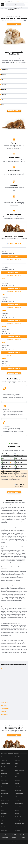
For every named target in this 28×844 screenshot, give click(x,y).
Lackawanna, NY (4, 714)
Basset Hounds (4, 766)
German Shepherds (5, 796)
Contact (23, 837)
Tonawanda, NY (4, 711)
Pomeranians (4, 813)
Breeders (14, 837)
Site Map (16, 841)
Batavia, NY (3, 681)
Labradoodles (18, 790)
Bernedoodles (4, 773)
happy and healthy (19, 411)
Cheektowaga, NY (4, 699)
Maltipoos (17, 800)
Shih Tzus (17, 813)
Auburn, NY (3, 687)
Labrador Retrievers (19, 793)
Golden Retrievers (5, 800)
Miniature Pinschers (19, 803)
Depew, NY (3, 696)
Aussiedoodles (4, 760)
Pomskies (3, 816)
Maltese (16, 796)
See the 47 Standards (6, 483)
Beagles (2, 770)
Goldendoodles (4, 803)
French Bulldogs (4, 793)
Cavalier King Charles (19, 770)
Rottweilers (3, 826)
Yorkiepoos (17, 830)
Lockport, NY (3, 693)
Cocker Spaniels (4, 783)
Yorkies (16, 826)
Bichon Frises (4, 780)
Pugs (2, 823)
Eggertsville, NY (4, 705)
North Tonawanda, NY (5, 708)
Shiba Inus (17, 810)
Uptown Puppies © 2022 (9, 841)
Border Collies (18, 756)
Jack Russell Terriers (19, 786)
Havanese (17, 783)
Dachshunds (3, 786)
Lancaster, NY (4, 690)
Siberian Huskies (18, 816)
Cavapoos (17, 773)
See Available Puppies (13, 24)
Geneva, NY (3, 684)
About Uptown (22, 7)
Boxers (16, 763)
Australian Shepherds (5, 763)
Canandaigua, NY (4, 678)
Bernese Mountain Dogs (6, 776)
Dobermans (3, 790)
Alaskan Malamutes (5, 756)
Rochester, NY (4, 668)
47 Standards (5, 837)
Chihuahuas (17, 776)
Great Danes (3, 806)
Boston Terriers (18, 760)
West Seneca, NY (4, 702)
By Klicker (21, 841)
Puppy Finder (9, 7)
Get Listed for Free (19, 1)
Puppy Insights (11, 9)
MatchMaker (23, 834)
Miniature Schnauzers (19, 806)
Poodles (3, 820)
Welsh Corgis (18, 820)
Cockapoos (17, 780)
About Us (14, 834)
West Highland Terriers (19, 823)
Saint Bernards (4, 830)
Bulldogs (17, 766)
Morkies (2, 810)
